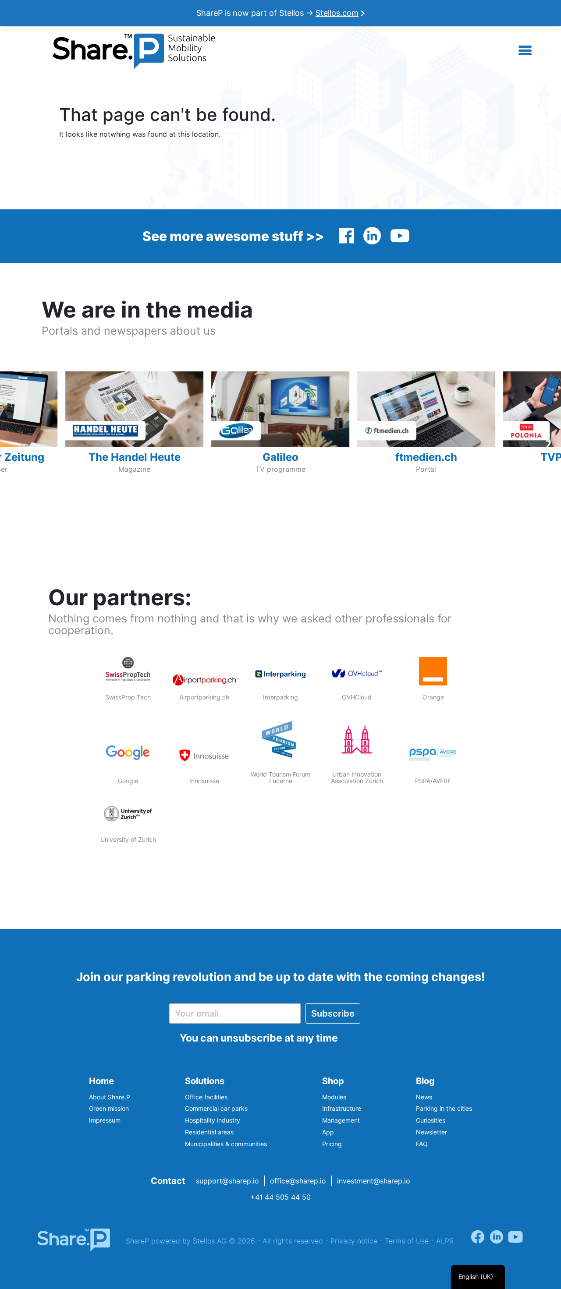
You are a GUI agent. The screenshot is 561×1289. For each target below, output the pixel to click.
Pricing (332, 1144)
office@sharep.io (298, 1180)
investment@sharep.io (373, 1180)
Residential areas (209, 1132)
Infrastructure (341, 1108)
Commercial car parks (216, 1108)
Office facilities (206, 1097)
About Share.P (109, 1097)
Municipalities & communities (226, 1144)
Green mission (109, 1108)
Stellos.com (337, 13)
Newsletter (431, 1132)
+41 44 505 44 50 (280, 1197)
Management (341, 1120)
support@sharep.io (227, 1180)
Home (101, 1081)
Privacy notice (353, 1240)
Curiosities (430, 1120)
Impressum (105, 1120)
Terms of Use (407, 1240)
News (424, 1097)
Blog (425, 1081)
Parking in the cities (444, 1108)
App (328, 1132)
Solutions (204, 1081)
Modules (334, 1097)
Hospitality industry (212, 1120)
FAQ (422, 1144)
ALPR (445, 1240)
